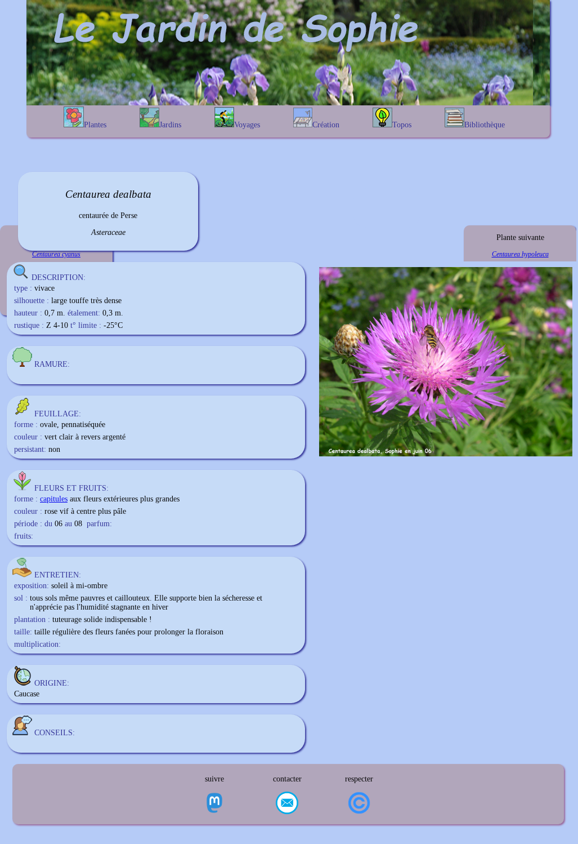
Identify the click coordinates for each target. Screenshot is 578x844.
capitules (54, 499)
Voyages (247, 125)
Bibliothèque (484, 125)
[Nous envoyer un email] (287, 804)
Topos (401, 125)
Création (325, 125)
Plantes (95, 125)
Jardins (170, 125)
